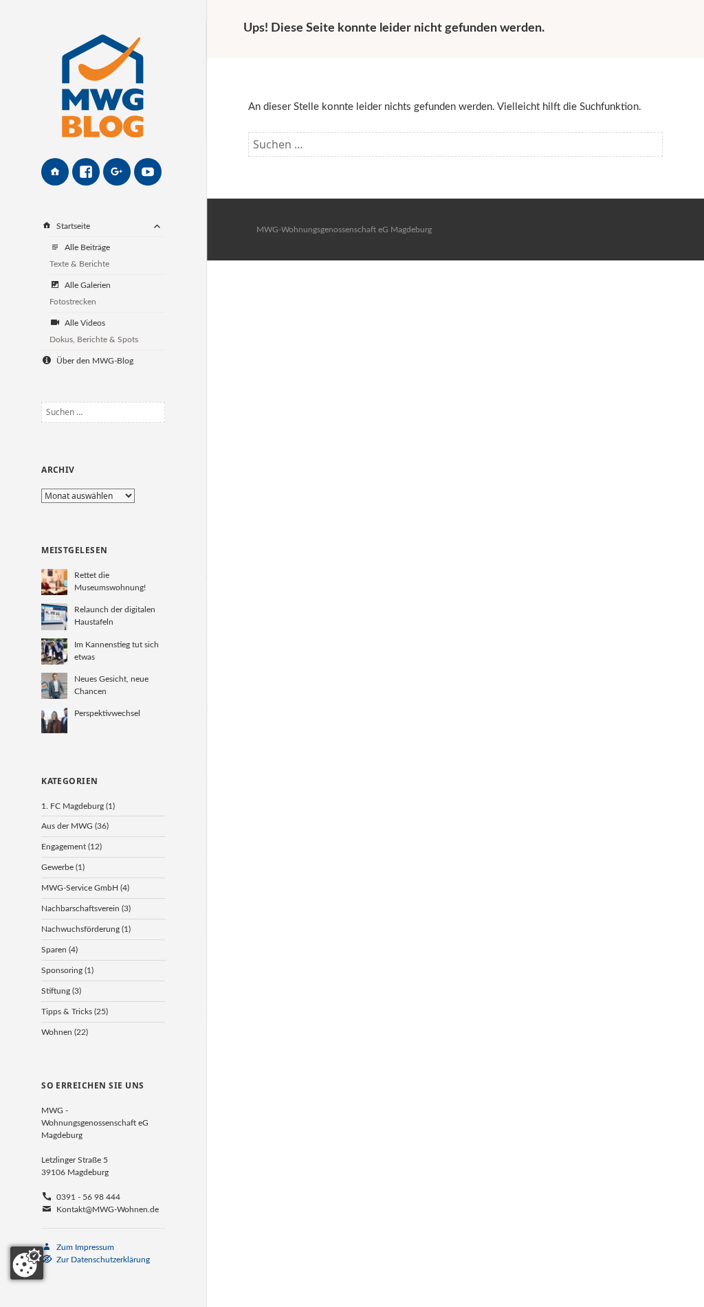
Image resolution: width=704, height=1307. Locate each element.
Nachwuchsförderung (80, 929)
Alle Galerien (80, 293)
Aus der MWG (67, 826)
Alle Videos (94, 331)
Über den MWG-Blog (93, 361)
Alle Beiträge (80, 255)
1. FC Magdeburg (72, 806)
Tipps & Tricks (66, 1011)
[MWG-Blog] (102, 79)
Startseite (72, 226)
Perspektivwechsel (107, 713)
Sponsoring (61, 970)
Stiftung (55, 991)
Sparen (54, 950)
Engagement (63, 846)
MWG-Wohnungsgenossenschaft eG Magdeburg (344, 229)
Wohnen (56, 1032)
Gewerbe (57, 867)
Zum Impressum (84, 1247)
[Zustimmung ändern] (26, 1263)
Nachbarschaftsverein (80, 908)
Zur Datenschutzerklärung (102, 1259)
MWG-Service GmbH (79, 888)
